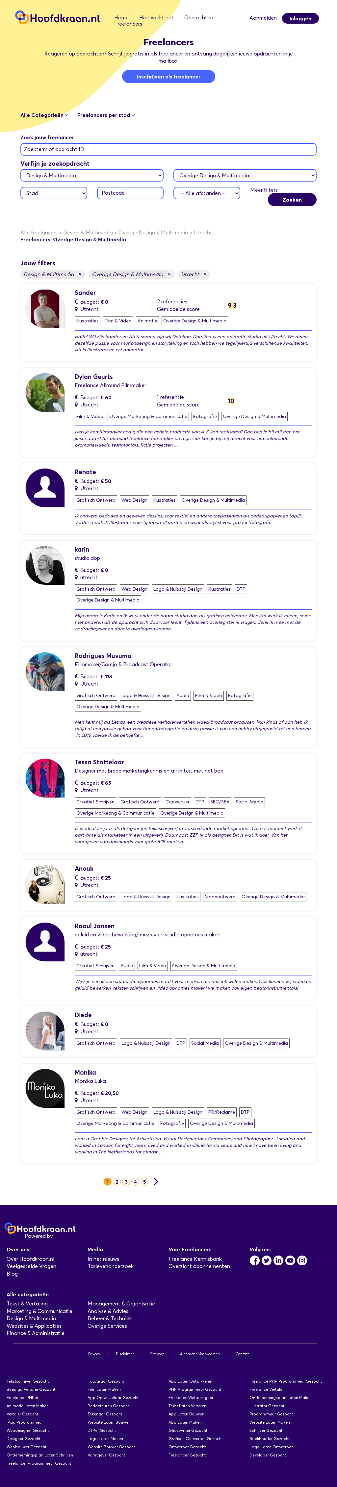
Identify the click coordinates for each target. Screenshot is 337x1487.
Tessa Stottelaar (99, 762)
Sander (85, 292)
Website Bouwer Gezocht (111, 1446)
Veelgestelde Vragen (31, 1266)
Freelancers (128, 24)
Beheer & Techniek (110, 1318)
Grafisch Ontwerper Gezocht (195, 1438)
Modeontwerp (220, 897)
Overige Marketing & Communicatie (148, 416)
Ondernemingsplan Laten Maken (280, 1397)
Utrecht (194, 274)
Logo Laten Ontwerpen (271, 1446)
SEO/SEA (220, 802)
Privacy (94, 1354)
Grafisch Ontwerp (96, 500)
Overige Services (107, 1326)
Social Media (249, 802)
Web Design (134, 500)
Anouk (84, 868)
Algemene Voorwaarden (200, 1354)
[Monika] (45, 1088)
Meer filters (264, 190)
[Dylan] (45, 392)
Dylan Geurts (94, 377)
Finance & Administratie (36, 1333)
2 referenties (172, 301)
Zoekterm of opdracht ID (54, 149)
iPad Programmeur (25, 1422)
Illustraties (87, 321)
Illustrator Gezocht (266, 1405)
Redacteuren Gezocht (108, 1405)
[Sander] (45, 308)
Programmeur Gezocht (271, 1413)
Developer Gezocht (267, 1455)
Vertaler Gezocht (22, 1413)
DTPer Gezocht (102, 1430)
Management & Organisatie (121, 1304)
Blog (12, 1274)
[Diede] (45, 1030)
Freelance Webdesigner (190, 1397)
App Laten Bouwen (186, 1413)
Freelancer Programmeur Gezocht (39, 1463)
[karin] (45, 565)
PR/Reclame (221, 1112)
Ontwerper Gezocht (187, 1446)
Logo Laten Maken (105, 1438)
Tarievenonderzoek (111, 1266)
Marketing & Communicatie (39, 1311)
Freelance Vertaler (266, 1389)
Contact (242, 1354)
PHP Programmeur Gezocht (194, 1389)
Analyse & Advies (108, 1311)
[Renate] (45, 487)
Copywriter (178, 802)
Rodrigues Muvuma (103, 656)
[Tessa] (45, 778)
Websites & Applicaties (34, 1326)
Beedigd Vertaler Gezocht (31, 1389)
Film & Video (118, 321)
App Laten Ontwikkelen (190, 1381)
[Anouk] (45, 884)
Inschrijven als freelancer (168, 76)
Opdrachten (198, 17)
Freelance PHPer (22, 1397)
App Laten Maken (185, 1422)
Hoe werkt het (156, 17)
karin (82, 549)
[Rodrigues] (45, 671)
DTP (241, 589)
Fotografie (205, 416)
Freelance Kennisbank (195, 1259)
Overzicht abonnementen (199, 1266)
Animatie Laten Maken (28, 1405)
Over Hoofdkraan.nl (30, 1259)
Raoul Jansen (95, 926)
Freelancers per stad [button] (104, 115)
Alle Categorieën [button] (42, 115)
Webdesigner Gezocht (28, 1430)
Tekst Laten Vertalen (187, 1405)
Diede (83, 1015)
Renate (85, 472)
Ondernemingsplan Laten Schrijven (40, 1455)
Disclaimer (125, 1354)
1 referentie (170, 397)
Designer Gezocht (23, 1438)
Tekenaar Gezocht (105, 1413)
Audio (182, 695)
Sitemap (157, 1354)
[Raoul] (45, 941)
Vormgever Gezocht (106, 1455)
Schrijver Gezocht (265, 1430)
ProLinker (65, 1236)
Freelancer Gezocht (187, 1455)
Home (121, 17)
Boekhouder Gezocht (269, 1438)
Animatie (147, 321)
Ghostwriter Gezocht (187, 1430)
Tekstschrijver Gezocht (28, 1381)
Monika (85, 1072)
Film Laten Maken (104, 1389)
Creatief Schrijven (95, 802)
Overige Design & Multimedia (131, 274)
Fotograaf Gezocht (106, 1381)
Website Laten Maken (269, 1422)
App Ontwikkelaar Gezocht (113, 1397)
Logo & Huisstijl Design (177, 589)
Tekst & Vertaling (27, 1304)
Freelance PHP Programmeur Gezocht (285, 1381)
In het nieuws (103, 1259)
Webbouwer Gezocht (26, 1446)
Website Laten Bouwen (109, 1422)
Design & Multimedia (52, 274)
